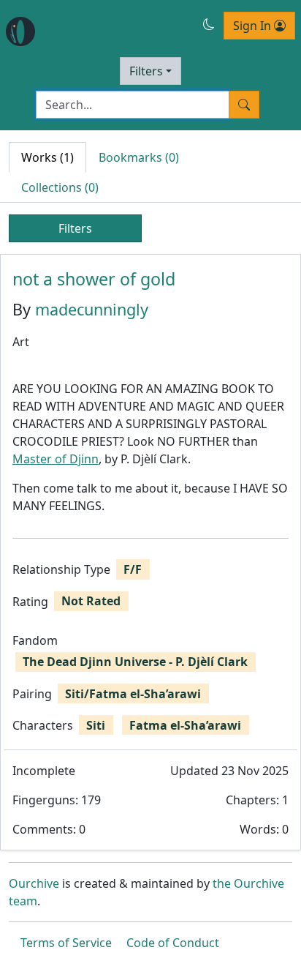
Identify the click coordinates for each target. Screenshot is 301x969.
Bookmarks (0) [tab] (139, 157)
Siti (95, 725)
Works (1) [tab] (47, 157)
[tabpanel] (150, 552)
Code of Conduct (172, 943)
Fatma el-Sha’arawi (185, 725)
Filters (146, 71)
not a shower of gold (93, 279)
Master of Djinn (55, 459)
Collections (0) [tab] (60, 187)
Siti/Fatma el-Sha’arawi (133, 694)
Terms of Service (66, 943)
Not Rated (91, 601)
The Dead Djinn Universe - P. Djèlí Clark (135, 662)
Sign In (253, 26)
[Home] (20, 31)
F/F (132, 569)
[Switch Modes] (209, 24)
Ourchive (34, 883)
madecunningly (91, 309)
